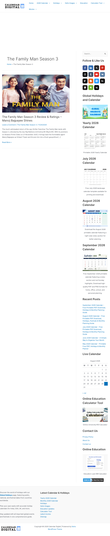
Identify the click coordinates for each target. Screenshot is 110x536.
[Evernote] (90, 87)
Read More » (7, 142)
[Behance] (102, 81)
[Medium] (96, 87)
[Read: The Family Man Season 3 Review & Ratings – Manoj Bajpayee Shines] (36, 93)
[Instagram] (85, 74)
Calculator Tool (96, 3)
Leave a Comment (9, 125)
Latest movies (45, 514)
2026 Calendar (42, 3)
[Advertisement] (55, 28)
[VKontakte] (102, 74)
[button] (49, 3)
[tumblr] (90, 74)
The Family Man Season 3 (27, 125)
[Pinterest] (102, 67)
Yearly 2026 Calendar (48, 498)
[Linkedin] (90, 67)
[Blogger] (90, 81)
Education (84, 3)
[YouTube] (96, 74)
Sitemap (43, 517)
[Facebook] (85, 67)
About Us (86, 440)
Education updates (47, 509)
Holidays (56, 3)
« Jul (84, 393)
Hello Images (70, 3)
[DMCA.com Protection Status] (93, 480)
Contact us (87, 444)
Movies (31, 9)
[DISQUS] (96, 81)
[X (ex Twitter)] (96, 67)
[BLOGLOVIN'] (85, 81)
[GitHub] (85, 87)
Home (31, 3)
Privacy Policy (88, 437)
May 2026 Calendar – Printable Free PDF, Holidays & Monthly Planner (94, 346)
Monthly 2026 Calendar (49, 501)
